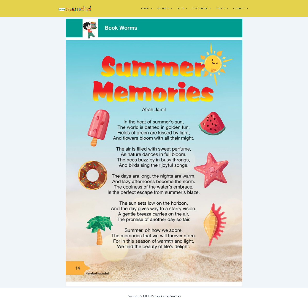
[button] (150, 8)
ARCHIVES (163, 8)
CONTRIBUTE (200, 8)
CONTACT (239, 8)
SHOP (180, 8)
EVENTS (220, 8)
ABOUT (145, 8)
